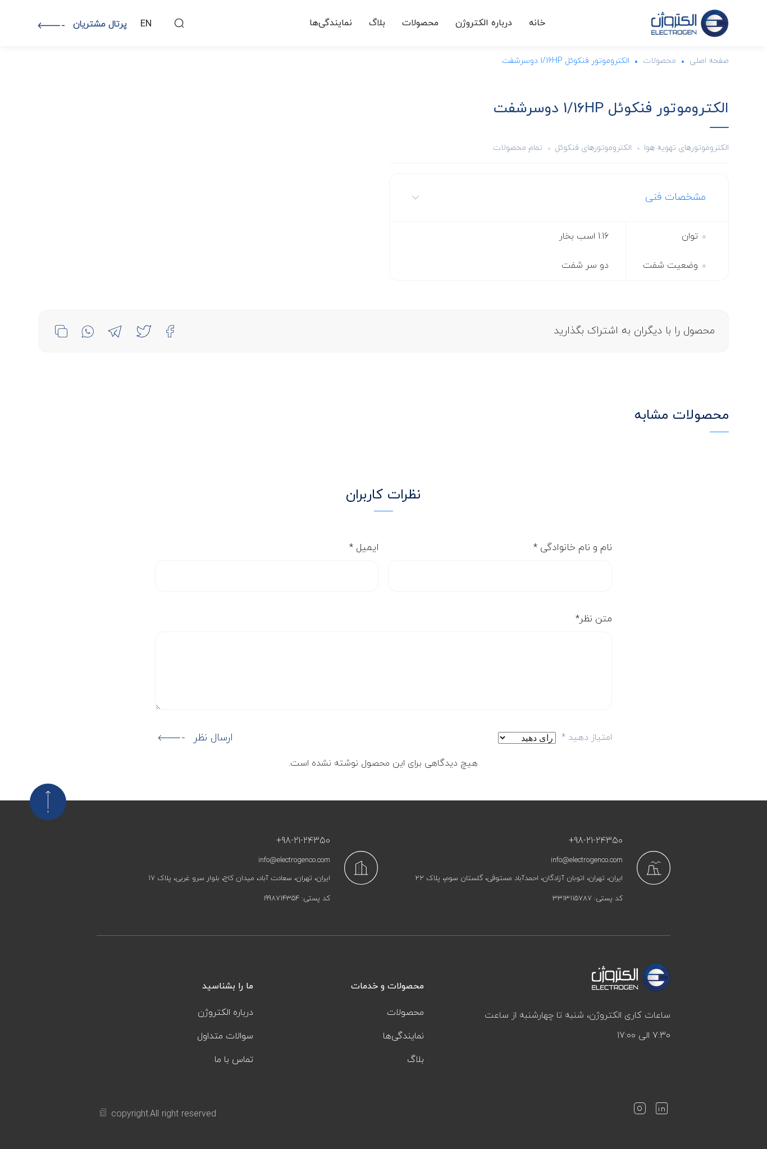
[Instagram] (639, 1110)
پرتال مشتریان (100, 24)
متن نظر (594, 619)
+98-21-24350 (596, 841)
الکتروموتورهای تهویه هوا (686, 148)
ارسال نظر (213, 738)
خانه (537, 23)
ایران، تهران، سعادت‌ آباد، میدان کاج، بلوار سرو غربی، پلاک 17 (239, 878)
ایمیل (364, 548)
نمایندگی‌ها (330, 23)
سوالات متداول (225, 1036)
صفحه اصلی (709, 61)
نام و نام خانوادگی (572, 548)
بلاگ (377, 23)
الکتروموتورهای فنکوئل (593, 148)
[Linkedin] (661, 1110)
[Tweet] (143, 331)
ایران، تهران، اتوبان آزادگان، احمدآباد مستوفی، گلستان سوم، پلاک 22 (519, 878)
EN (146, 24)
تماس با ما (233, 1060)
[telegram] (115, 331)
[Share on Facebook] (170, 331)
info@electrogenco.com (587, 860)
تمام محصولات (517, 148)
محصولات (420, 23)
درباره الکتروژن (483, 23)
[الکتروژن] (690, 23)
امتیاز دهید (586, 737)
